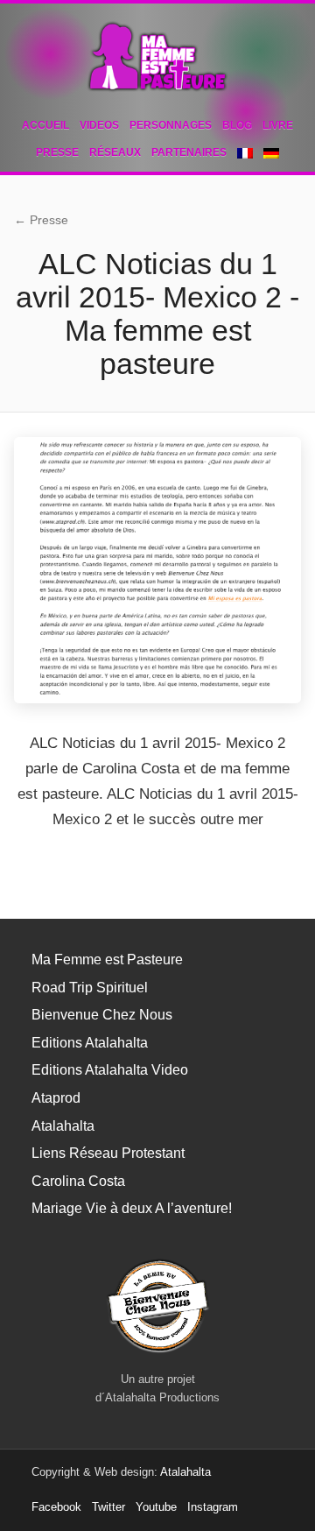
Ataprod (56, 1097)
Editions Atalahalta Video (110, 1069)
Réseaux (115, 152)
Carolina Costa (78, 1181)
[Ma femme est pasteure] (157, 57)
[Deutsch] (271, 153)
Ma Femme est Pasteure (107, 959)
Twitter (108, 1506)
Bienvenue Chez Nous (102, 1014)
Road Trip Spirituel (90, 987)
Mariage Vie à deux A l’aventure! (132, 1208)
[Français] (245, 153)
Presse (57, 152)
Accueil (45, 125)
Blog (237, 125)
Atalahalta (63, 1125)
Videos (99, 125)
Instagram (212, 1506)
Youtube (156, 1506)
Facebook (56, 1506)
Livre (277, 125)
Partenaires (189, 152)
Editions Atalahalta (90, 1042)
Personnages (171, 125)
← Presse (41, 220)
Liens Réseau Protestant (108, 1153)
